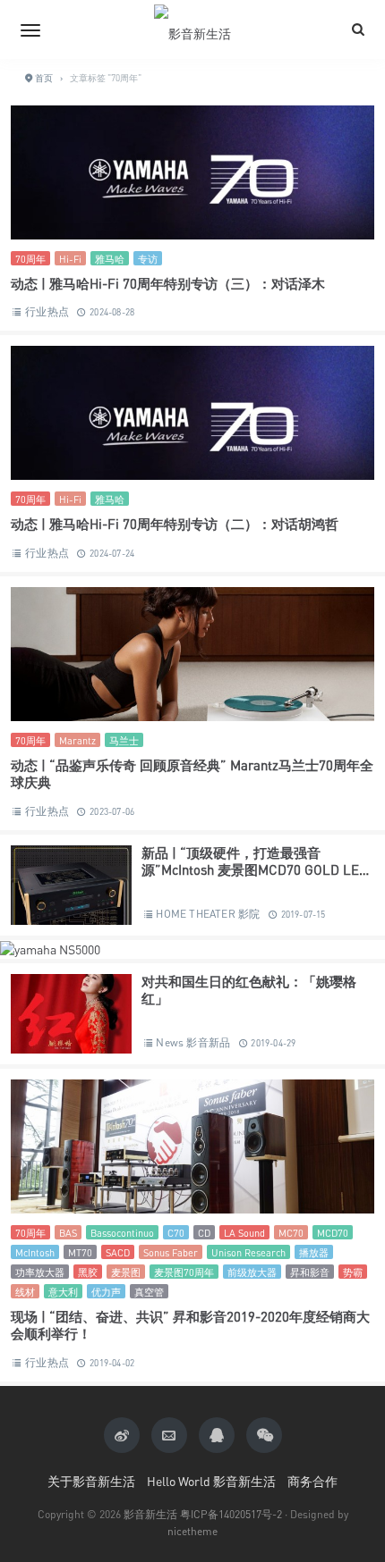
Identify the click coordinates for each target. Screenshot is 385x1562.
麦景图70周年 (184, 1272)
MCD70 (332, 1233)
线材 (25, 1291)
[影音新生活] (192, 29)
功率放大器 (39, 1272)
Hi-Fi (70, 259)
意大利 (63, 1291)
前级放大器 (252, 1272)
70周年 (30, 259)
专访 (148, 259)
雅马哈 (109, 259)
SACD (118, 1252)
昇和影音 (309, 1272)
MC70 (291, 1233)
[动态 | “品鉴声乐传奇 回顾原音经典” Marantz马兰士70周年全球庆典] (192, 659)
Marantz (77, 740)
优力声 (106, 1291)
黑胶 (88, 1272)
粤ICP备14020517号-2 (231, 1514)
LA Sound (244, 1233)
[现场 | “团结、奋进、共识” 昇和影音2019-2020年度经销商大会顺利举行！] (192, 1151)
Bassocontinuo (122, 1233)
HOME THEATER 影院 (208, 913)
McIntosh (35, 1252)
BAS (68, 1233)
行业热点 (47, 311)
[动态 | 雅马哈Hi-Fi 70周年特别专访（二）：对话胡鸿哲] (192, 418)
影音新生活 (150, 1514)
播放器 (314, 1252)
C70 (175, 1233)
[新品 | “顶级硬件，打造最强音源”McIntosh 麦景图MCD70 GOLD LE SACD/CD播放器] (71, 890)
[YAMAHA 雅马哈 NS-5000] (50, 948)
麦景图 (126, 1272)
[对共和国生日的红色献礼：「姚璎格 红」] (71, 1019)
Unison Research (248, 1252)
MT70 (80, 1252)
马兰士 (124, 740)
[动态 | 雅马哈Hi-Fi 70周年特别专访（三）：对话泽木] (192, 177)
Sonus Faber (170, 1252)
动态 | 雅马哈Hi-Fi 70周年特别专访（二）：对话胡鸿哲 (174, 524)
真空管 (149, 1291)
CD (204, 1233)
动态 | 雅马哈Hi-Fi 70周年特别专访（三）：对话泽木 (168, 283)
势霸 (353, 1272)
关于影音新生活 (91, 1481)
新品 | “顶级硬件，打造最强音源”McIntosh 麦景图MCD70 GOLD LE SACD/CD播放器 (250, 869)
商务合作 (312, 1481)
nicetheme (192, 1531)
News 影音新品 (193, 1042)
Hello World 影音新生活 (211, 1481)
